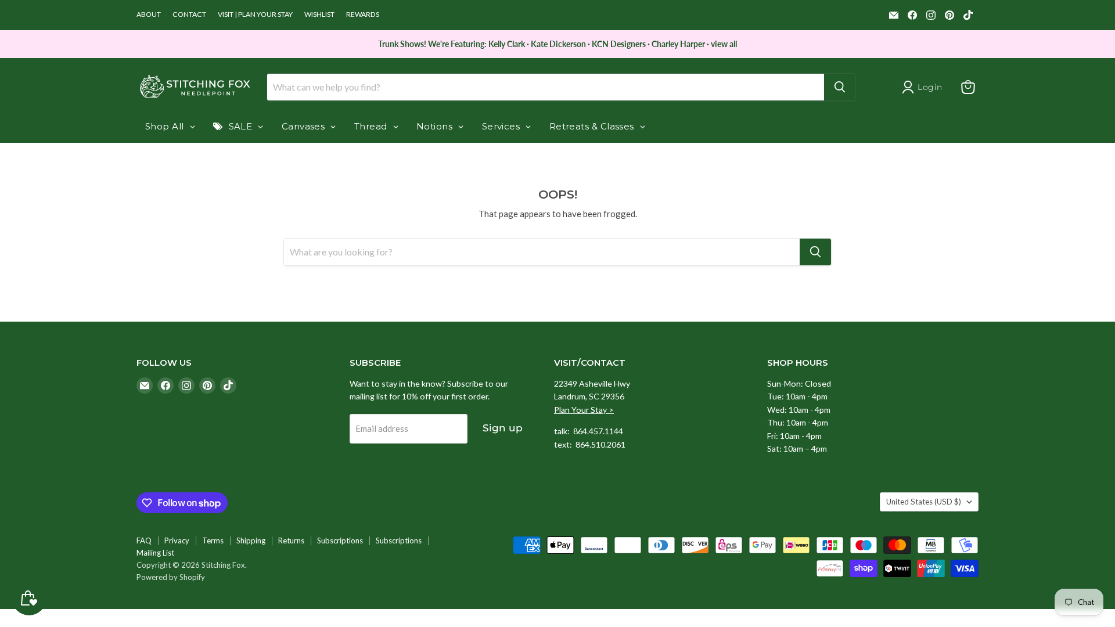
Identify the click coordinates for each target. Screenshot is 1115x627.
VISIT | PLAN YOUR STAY (255, 14)
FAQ (144, 540)
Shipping (250, 540)
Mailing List (155, 552)
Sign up (503, 428)
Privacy (176, 540)
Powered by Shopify (170, 577)
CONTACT (189, 14)
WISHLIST (319, 14)
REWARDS (362, 14)
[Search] (839, 87)
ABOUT (148, 14)
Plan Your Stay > (584, 410)
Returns (291, 540)
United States (923, 501)
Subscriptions (340, 540)
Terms (213, 540)
